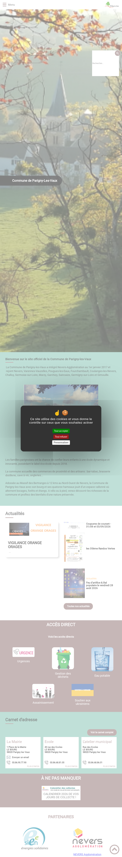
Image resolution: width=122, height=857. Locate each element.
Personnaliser (61, 442)
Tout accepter (61, 431)
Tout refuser (61, 436)
